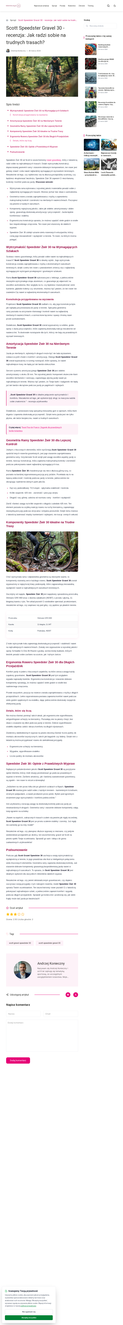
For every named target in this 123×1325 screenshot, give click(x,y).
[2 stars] (11, 914)
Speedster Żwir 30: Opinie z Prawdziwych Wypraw (34, 146)
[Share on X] (75, 994)
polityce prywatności (28, 1306)
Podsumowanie (17, 152)
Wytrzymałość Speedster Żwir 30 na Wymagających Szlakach (39, 110)
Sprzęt (54, 6)
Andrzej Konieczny (18, 51)
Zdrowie (82, 6)
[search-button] (108, 5)
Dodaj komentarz (18, 1060)
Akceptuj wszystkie (29, 1318)
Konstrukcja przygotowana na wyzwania (30, 115)
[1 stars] (8, 914)
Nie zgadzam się (29, 1312)
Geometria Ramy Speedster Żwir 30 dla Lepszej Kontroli (36, 126)
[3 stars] (15, 914)
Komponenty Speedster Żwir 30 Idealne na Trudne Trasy (36, 131)
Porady (62, 6)
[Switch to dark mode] (115, 6)
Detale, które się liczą (22, 140)
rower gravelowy (54, 160)
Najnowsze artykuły (41, 6)
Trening (90, 6)
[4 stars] (19, 914)
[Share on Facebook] (68, 994)
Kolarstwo (72, 6)
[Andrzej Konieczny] (8, 51)
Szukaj (87, 20)
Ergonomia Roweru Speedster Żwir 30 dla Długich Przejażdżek (39, 136)
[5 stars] (23, 914)
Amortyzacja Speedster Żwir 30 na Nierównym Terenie (36, 121)
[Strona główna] (7, 20)
